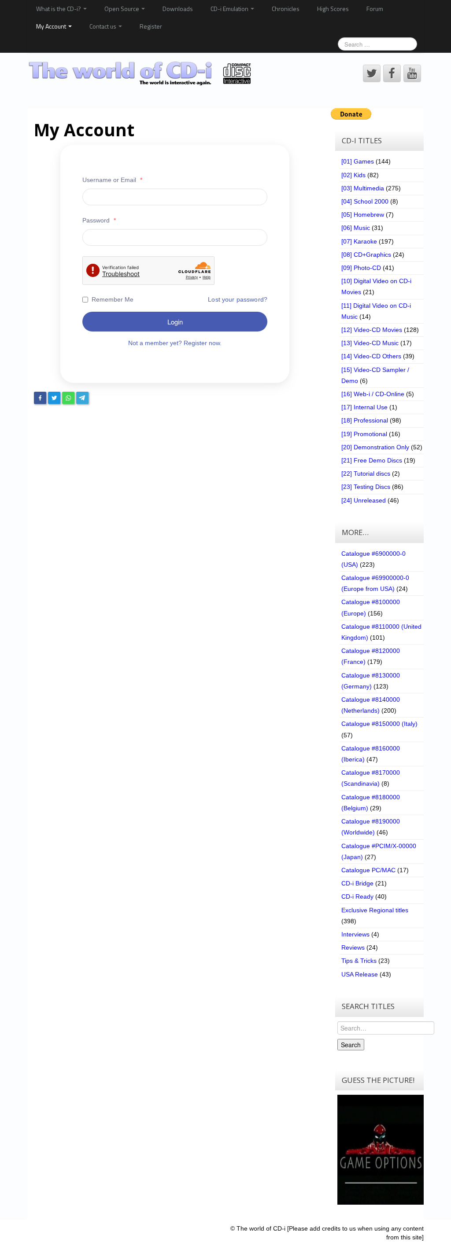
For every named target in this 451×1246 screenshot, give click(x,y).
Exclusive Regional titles (374, 910)
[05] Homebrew (362, 214)
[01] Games (357, 161)
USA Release (359, 974)
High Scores (333, 8)
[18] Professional (364, 420)
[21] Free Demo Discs (371, 460)
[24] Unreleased (363, 500)
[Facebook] (40, 398)
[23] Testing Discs (365, 486)
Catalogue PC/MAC (368, 870)
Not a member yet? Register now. (175, 342)
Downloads (178, 8)
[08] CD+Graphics (366, 254)
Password (99, 220)
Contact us (103, 26)
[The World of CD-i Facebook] (392, 73)
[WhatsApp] (68, 398)
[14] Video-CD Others (371, 356)
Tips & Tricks (359, 960)
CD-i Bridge (357, 883)
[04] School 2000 (364, 201)
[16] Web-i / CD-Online (372, 393)
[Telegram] (82, 398)
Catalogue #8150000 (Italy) (379, 723)
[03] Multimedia (362, 188)
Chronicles (285, 8)
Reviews (353, 947)
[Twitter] (54, 398)
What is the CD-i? (59, 8)
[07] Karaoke (359, 241)
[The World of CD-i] (141, 73)
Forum (374, 8)
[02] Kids (353, 175)
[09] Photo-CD (361, 267)
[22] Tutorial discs (365, 473)
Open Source (122, 8)
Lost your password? (237, 299)
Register (151, 26)
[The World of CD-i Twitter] (372, 73)
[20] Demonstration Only (375, 447)
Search (351, 1044)
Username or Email (112, 179)
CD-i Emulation (230, 8)
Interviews (355, 934)
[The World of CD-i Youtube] (412, 73)
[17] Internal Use (364, 407)
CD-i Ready (357, 896)
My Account (51, 26)
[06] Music (355, 227)
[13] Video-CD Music (370, 342)
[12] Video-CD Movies (371, 329)
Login (175, 321)
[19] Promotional (364, 433)
